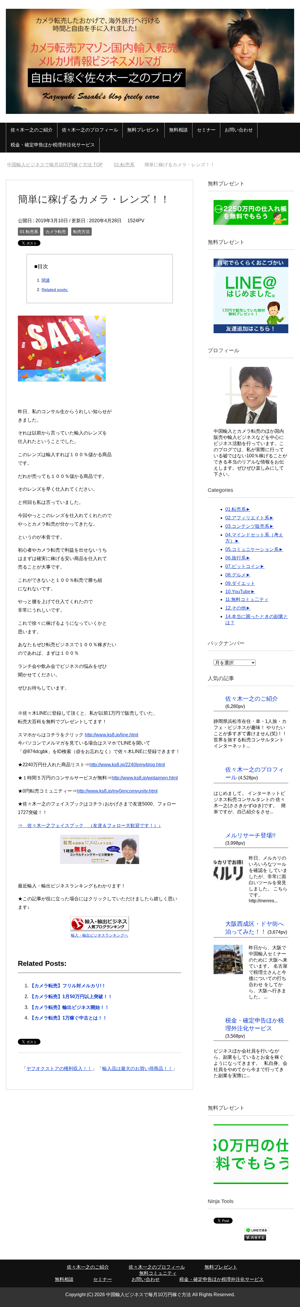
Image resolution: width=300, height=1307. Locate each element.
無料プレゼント (143, 129)
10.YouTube (237, 591)
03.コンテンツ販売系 (247, 526)
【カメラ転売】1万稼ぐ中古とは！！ (68, 1017)
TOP (58, 164)
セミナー (206, 129)
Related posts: (55, 289)
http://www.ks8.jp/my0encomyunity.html (117, 790)
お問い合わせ (239, 129)
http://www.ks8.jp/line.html (111, 734)
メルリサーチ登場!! (250, 835)
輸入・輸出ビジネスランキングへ (99, 935)
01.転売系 (29, 231)
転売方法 (81, 231)
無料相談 (178, 129)
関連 (46, 280)
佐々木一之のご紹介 (32, 129)
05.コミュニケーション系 (252, 549)
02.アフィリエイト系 (247, 517)
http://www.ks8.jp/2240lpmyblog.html (127, 764)
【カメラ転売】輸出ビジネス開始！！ (69, 1007)
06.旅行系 (235, 557)
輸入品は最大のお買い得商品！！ (137, 1068)
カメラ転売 (55, 231)
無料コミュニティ (158, 1273)
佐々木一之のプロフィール (90, 129)
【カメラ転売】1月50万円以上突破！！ (71, 996)
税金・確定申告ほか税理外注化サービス (53, 144)
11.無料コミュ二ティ (247, 599)
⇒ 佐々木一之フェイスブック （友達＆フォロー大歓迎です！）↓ (89, 825)
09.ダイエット (240, 583)
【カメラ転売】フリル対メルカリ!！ (68, 985)
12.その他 (235, 607)
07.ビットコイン (242, 566)
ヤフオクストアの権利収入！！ (59, 1068)
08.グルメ (235, 574)
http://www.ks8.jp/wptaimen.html (145, 777)
